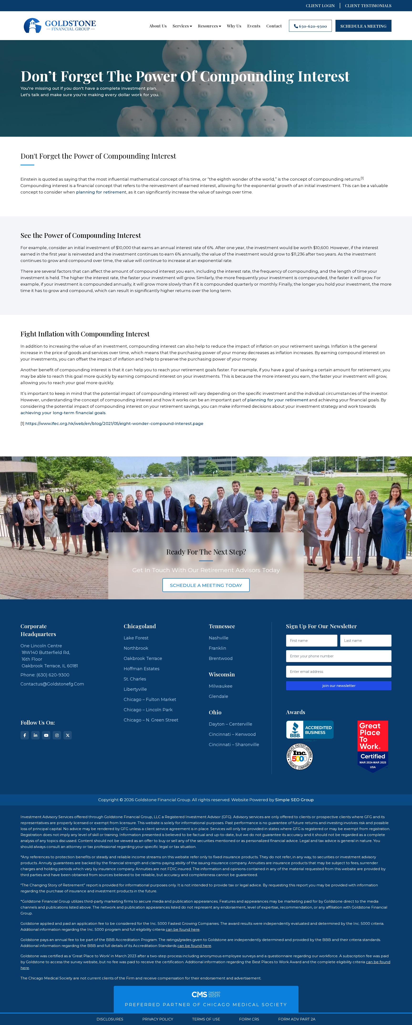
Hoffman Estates (142, 668)
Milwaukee (220, 686)
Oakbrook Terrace (143, 658)
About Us (158, 26)
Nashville (218, 638)
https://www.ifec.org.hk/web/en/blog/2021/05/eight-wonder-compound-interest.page (114, 423)
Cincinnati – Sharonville (234, 744)
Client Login (320, 5)
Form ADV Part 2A (296, 1019)
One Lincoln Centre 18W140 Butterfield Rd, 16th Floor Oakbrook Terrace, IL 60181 (49, 656)
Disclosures (110, 1019)
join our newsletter (338, 686)
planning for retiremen (100, 192)
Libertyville (135, 689)
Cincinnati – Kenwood (232, 734)
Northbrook (136, 648)
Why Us (234, 26)
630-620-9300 (312, 26)
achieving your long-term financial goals (63, 412)
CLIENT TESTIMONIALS (368, 5)
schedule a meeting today (206, 585)
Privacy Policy (157, 1019)
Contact (274, 26)
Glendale (218, 696)
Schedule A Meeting (363, 26)
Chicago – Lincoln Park (148, 709)
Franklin (217, 648)
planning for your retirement (277, 399)
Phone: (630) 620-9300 (45, 675)
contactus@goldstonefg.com (52, 684)
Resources (208, 26)
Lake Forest (136, 638)
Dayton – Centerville (230, 724)
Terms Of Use (206, 1019)
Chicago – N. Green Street (151, 720)
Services (181, 26)
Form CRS (249, 1019)
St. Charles (135, 679)
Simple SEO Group (294, 799)
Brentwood (221, 658)
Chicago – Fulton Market (150, 699)
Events (253, 26)
